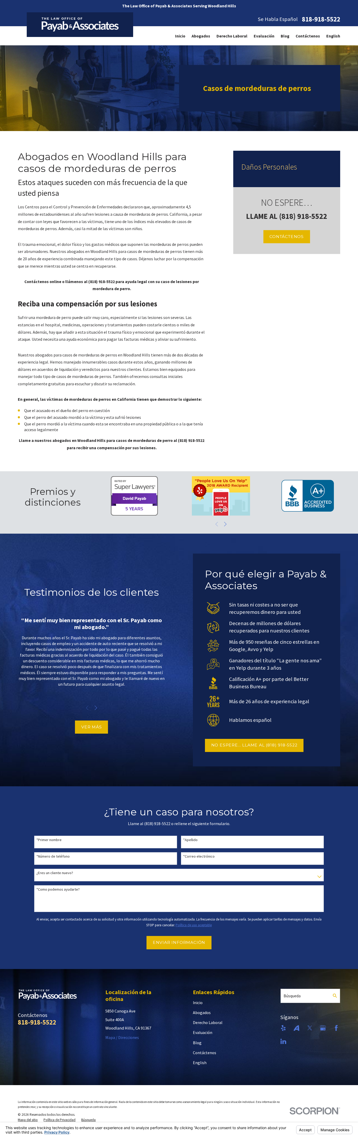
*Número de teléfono (53, 856)
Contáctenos (308, 36)
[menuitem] (180, 36)
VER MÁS (91, 726)
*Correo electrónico (199, 856)
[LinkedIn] (283, 1041)
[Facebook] (336, 1028)
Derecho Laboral (231, 36)
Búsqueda (292, 995)
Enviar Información (179, 942)
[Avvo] (296, 1028)
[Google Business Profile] (323, 1028)
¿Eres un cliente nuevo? (54, 873)
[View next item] (225, 524)
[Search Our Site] (335, 996)
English (333, 36)
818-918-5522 (321, 19)
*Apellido (190, 840)
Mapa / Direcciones (122, 1037)
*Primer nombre (49, 840)
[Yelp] (283, 1028)
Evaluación (264, 36)
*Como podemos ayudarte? (58, 889)
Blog (285, 36)
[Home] (80, 24)
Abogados (201, 36)
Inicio (180, 36)
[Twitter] (310, 1028)
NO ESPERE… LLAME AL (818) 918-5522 (254, 745)
